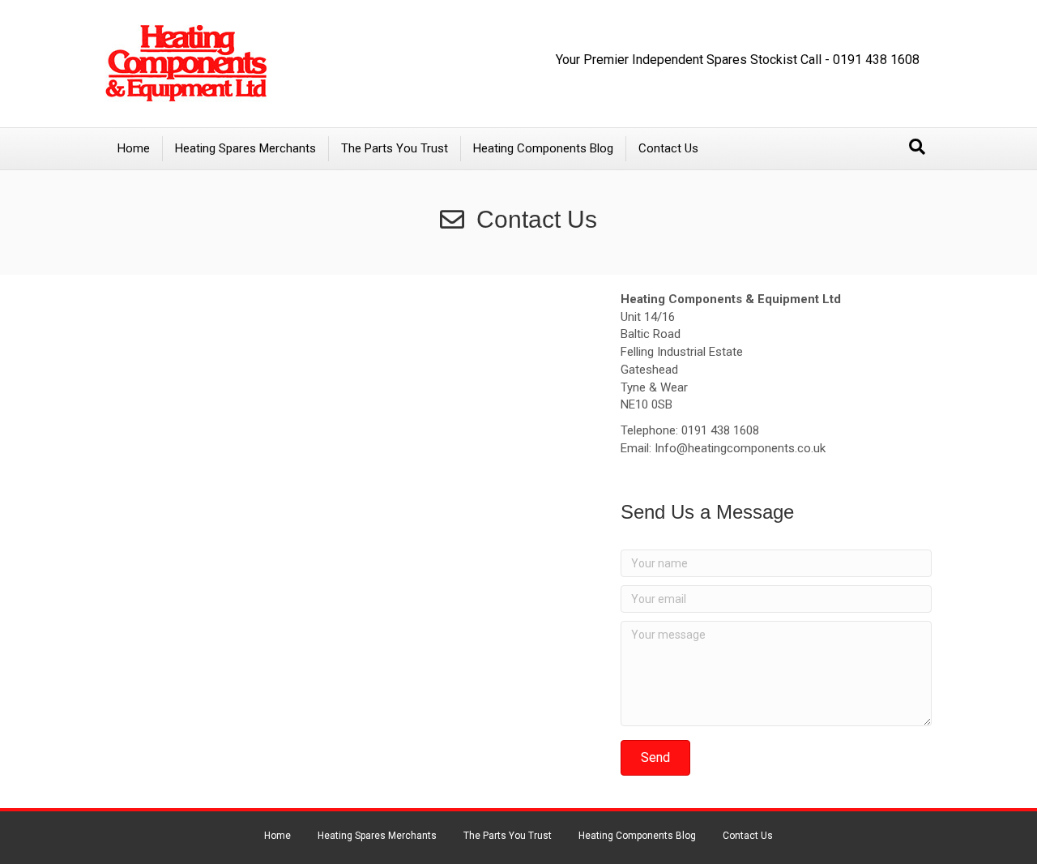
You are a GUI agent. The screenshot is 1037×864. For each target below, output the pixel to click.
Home (133, 148)
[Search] (917, 146)
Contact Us (668, 148)
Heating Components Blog (543, 148)
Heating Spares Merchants (245, 148)
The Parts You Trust (394, 148)
